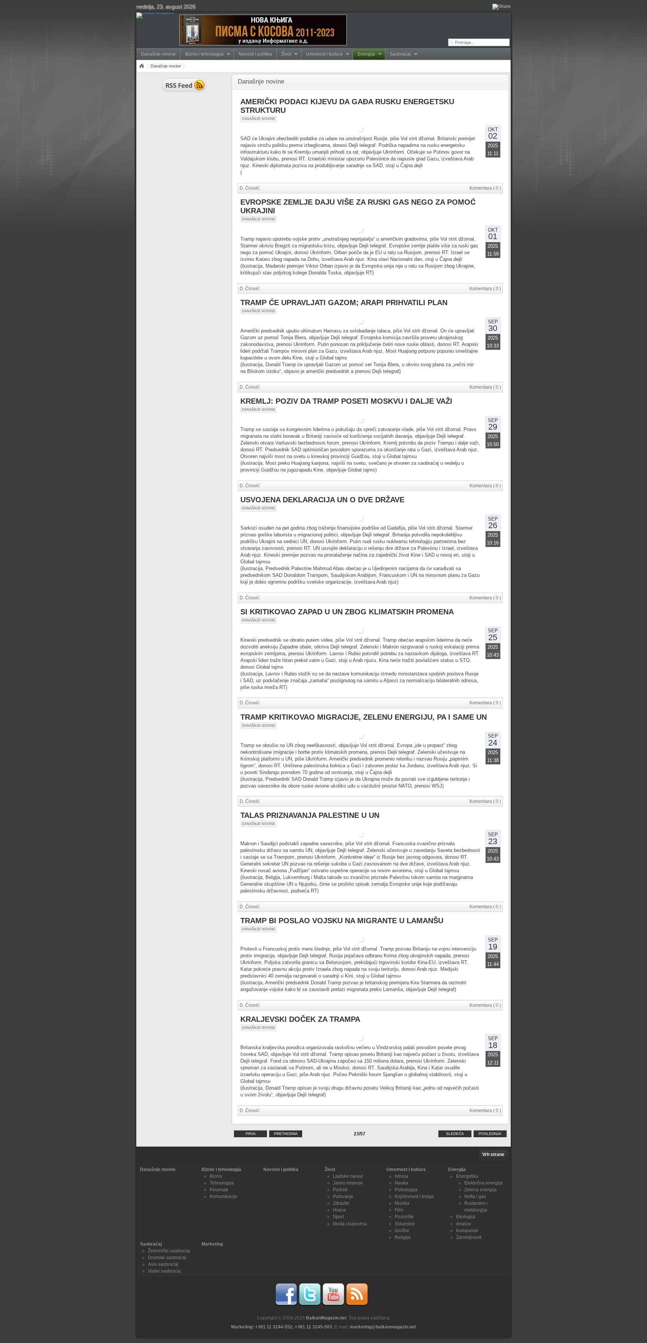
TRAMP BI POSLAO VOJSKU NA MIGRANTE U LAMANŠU (341, 920)
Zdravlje (341, 1203)
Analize (463, 1223)
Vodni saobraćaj (164, 1271)
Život (284, 54)
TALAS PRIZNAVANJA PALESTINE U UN (309, 815)
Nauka (401, 1183)
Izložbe (402, 1230)
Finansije (219, 1189)
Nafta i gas (475, 1196)
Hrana (339, 1210)
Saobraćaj (398, 54)
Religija (402, 1237)
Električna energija (483, 1183)
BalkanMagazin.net (326, 1318)
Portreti (340, 1189)
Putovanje (343, 1196)
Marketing (212, 1244)
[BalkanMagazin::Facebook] (286, 1304)
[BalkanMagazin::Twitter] (309, 1304)
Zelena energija (480, 1189)
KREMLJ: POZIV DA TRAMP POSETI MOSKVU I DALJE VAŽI (346, 401)
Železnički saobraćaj (169, 1250)
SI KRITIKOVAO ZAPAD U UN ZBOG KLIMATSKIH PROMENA (347, 612)
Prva (251, 1134)
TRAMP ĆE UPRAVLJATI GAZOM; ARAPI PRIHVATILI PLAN (343, 302)
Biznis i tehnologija (202, 54)
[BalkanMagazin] (156, 15)
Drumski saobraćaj (167, 1257)
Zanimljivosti (469, 1237)
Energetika (467, 1176)
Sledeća (455, 1134)
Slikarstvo (404, 1223)
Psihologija (406, 1189)
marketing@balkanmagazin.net (383, 1327)
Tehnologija (222, 1183)
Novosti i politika (255, 54)
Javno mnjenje (348, 1183)
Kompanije (467, 1230)
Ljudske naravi (348, 1176)
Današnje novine (158, 54)
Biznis (216, 1176)
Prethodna (286, 1134)
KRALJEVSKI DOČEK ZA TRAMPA (300, 1019)
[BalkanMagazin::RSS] (357, 1304)
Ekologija (465, 1216)
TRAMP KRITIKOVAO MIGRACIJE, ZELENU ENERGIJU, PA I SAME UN (363, 717)
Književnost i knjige (414, 1196)
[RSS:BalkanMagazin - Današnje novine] (184, 92)
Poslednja (490, 1134)
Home (142, 66)
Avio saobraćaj (163, 1264)
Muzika (402, 1203)
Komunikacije (223, 1196)
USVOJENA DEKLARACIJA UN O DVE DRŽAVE (322, 500)
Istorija (401, 1176)
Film (399, 1210)
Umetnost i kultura (322, 54)
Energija (364, 54)
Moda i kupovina (350, 1223)
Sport (338, 1216)
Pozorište (404, 1216)
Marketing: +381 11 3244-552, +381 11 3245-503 (281, 1327)
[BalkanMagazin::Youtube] (333, 1304)
